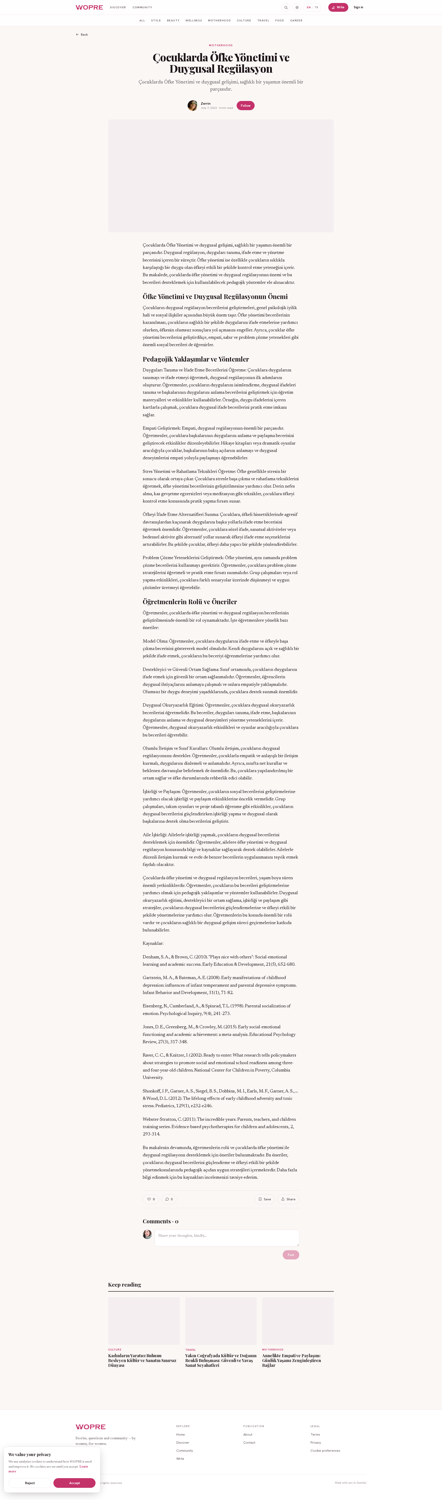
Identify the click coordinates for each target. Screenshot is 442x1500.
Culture (244, 20)
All (142, 20)
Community (142, 7)
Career (296, 20)
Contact (249, 1442)
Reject (30, 1483)
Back (84, 34)
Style (156, 20)
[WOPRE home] (90, 7)
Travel (263, 20)
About (247, 1434)
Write (340, 7)
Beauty (173, 20)
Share (291, 1199)
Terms (315, 1434)
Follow (245, 105)
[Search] (286, 7)
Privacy (316, 1442)
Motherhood (219, 20)
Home (180, 1434)
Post (291, 1255)
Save (267, 1199)
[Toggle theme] (297, 7)
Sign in (358, 7)
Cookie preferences (325, 1450)
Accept (74, 1483)
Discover (118, 7)
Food (279, 20)
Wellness (194, 20)
